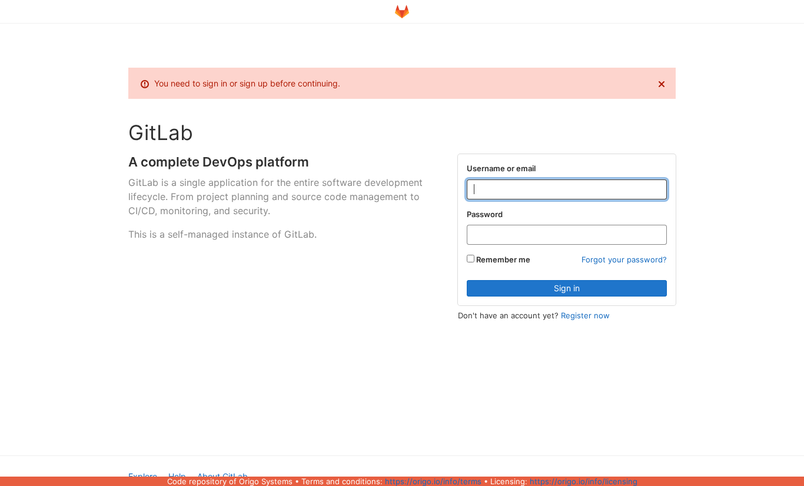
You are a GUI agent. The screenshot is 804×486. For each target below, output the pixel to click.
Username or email (501, 168)
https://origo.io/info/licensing (583, 481)
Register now (585, 315)
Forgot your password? (624, 259)
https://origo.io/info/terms (433, 481)
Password (485, 214)
